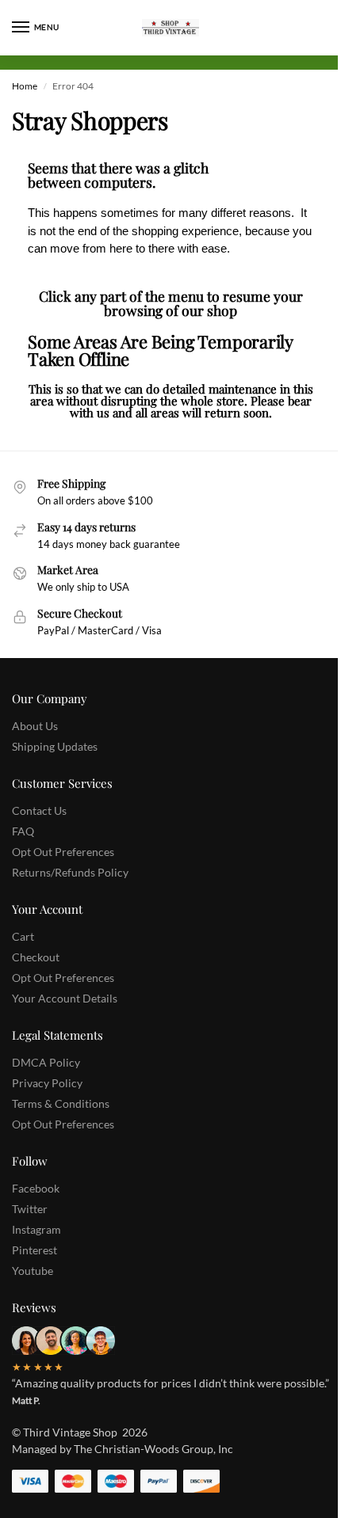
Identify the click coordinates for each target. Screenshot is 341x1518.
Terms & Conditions (60, 1103)
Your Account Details (64, 998)
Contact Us (39, 810)
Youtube (32, 1270)
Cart (23, 936)
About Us (35, 725)
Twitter (30, 1209)
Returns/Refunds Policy (70, 872)
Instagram (36, 1229)
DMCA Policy (46, 1062)
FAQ (23, 831)
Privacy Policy (47, 1083)
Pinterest (34, 1250)
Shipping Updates (55, 746)
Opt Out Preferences (63, 851)
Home (24, 86)
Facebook (35, 1188)
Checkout (35, 957)
